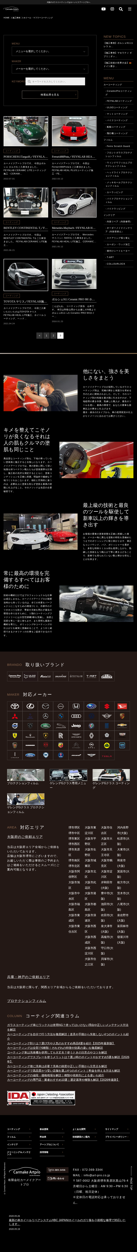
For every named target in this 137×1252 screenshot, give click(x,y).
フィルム (108, 140)
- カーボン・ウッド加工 (117, 244)
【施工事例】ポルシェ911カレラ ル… (118, 45)
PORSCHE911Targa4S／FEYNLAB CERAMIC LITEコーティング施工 (26, 156)
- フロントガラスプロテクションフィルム (118, 154)
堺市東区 (74, 838)
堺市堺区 (74, 827)
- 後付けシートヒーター (117, 251)
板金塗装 (44, 1129)
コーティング (11, 151)
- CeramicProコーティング (118, 93)
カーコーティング (113, 84)
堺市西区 (74, 843)
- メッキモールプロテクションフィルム (118, 184)
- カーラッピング (114, 192)
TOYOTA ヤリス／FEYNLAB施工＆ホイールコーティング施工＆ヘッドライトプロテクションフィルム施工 (26, 301)
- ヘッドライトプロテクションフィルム (118, 174)
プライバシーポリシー (116, 1137)
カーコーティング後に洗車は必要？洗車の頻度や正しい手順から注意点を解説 (57, 1066)
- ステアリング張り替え (117, 238)
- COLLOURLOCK (115, 264)
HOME (6, 18)
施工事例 (16, 18)
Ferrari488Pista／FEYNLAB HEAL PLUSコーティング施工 (74, 156)
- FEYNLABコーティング (118, 101)
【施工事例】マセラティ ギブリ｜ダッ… (118, 54)
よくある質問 (79, 1129)
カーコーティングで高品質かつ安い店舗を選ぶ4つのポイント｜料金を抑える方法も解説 (63, 1070)
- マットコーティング (116, 114)
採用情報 (44, 1152)
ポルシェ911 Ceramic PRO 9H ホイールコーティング (74, 299)
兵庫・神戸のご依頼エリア (28, 977)
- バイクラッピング (115, 208)
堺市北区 (74, 865)
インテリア (109, 215)
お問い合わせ (58, 1178)
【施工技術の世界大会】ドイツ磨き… (116, 64)
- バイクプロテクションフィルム (118, 200)
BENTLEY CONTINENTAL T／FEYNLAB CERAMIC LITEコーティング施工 (26, 227)
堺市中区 (74, 833)
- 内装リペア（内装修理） (118, 221)
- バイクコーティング (116, 120)
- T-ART (109, 257)
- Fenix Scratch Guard (117, 146)
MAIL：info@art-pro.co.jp (91, 1175)
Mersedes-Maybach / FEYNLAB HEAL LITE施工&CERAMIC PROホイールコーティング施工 (74, 227)
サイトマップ (111, 1129)
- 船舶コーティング (115, 127)
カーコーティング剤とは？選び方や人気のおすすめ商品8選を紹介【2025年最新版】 (61, 1043)
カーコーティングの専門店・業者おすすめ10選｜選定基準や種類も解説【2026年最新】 (63, 1079)
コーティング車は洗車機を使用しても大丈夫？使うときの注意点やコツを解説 (57, 1052)
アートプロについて (49, 1144)
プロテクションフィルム (26, 1001)
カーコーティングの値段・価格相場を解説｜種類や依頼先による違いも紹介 (55, 1075)
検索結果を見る (50, 94)
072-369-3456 (58, 1170)
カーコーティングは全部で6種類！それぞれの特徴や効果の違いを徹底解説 (55, 1047)
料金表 (43, 1137)
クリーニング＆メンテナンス (19, 1153)
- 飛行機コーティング (116, 133)
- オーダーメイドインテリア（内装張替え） (118, 230)
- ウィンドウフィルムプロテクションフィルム (118, 164)
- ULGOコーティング (116, 107)
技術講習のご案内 (81, 1137)
